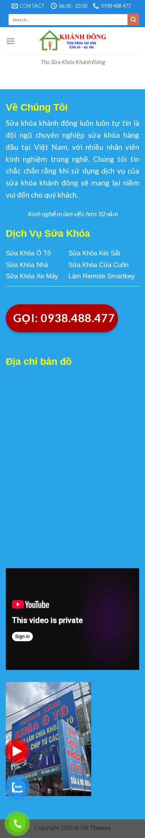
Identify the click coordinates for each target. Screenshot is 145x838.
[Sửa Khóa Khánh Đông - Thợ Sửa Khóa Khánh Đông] (72, 40)
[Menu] (10, 40)
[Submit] (133, 19)
